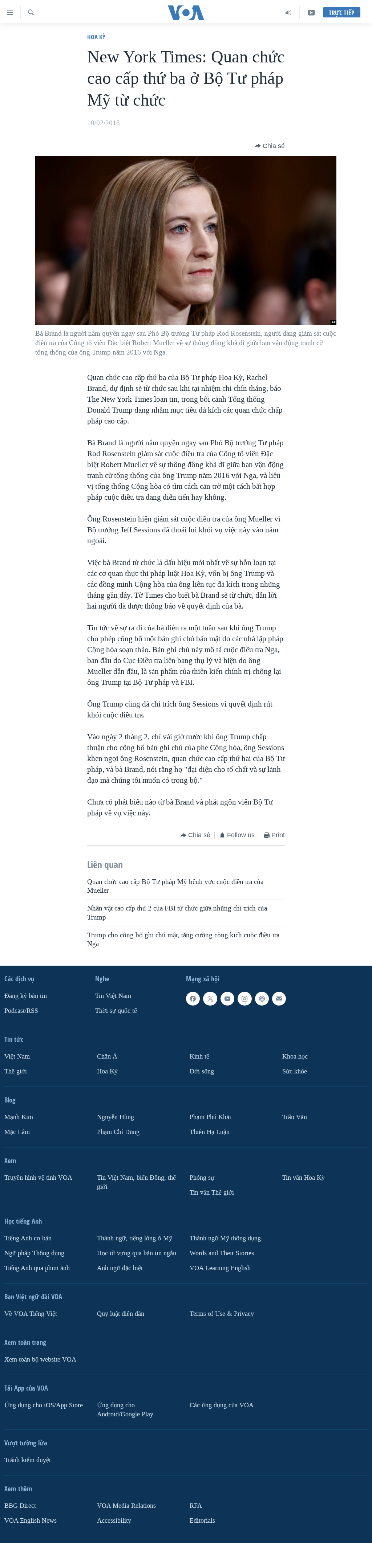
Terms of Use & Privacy (222, 1314)
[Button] (270, 145)
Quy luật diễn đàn (120, 1314)
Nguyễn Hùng (115, 1117)
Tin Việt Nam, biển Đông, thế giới (136, 1182)
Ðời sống (202, 1071)
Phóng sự (202, 1178)
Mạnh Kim (18, 1117)
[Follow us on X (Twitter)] (210, 999)
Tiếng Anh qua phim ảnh (37, 1268)
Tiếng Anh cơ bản (28, 1238)
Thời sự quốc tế (116, 1011)
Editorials (202, 1521)
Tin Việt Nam (113, 996)
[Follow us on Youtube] (227, 999)
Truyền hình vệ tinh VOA (38, 1178)
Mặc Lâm (17, 1132)
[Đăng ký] (279, 999)
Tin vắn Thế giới (212, 1192)
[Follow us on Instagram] (244, 999)
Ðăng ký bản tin (25, 996)
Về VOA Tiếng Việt (30, 1314)
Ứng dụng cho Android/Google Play (125, 1410)
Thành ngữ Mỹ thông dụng (225, 1238)
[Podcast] (262, 999)
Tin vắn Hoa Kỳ (303, 1178)
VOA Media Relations (126, 1506)
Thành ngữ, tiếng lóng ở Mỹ (134, 1238)
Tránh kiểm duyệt (27, 1460)
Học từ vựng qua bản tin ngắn (136, 1253)
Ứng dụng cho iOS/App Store (43, 1405)
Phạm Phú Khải (210, 1117)
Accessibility (114, 1521)
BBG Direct (20, 1506)
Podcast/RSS (21, 1011)
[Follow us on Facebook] (193, 999)
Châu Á (107, 1056)
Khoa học (295, 1056)
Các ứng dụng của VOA (222, 1405)
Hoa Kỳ (96, 37)
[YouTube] (311, 12)
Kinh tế (199, 1056)
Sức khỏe (294, 1071)
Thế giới (15, 1071)
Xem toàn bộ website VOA (40, 1359)
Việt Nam (17, 1056)
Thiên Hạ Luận (210, 1132)
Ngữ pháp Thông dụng (34, 1253)
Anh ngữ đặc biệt (120, 1268)
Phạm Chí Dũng (118, 1132)
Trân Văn (294, 1117)
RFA (196, 1506)
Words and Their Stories (222, 1253)
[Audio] (289, 12)
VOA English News (30, 1521)
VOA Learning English (220, 1268)
